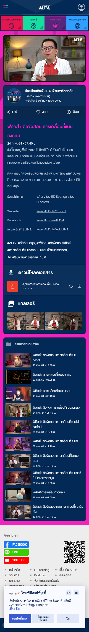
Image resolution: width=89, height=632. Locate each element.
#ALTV (11, 243)
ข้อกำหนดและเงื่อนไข (46, 581)
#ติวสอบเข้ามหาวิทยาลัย (22, 257)
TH (76, 593)
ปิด (68, 618)
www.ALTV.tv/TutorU (51, 211)
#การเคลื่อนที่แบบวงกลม (22, 250)
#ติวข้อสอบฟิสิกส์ (59, 243)
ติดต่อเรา (65, 575)
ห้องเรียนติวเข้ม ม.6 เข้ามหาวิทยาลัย (49, 91)
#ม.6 (43, 257)
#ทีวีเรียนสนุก (26, 243)
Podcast (40, 575)
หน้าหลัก (14, 570)
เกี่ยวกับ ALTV (68, 570)
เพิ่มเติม (14, 609)
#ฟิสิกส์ (41, 243)
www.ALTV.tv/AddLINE (52, 229)
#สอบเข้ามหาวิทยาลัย (53, 250)
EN (69, 593)
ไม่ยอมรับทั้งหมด (43, 618)
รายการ (14, 575)
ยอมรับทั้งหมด (19, 618)
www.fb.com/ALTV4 (50, 220)
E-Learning (42, 570)
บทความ (14, 581)
